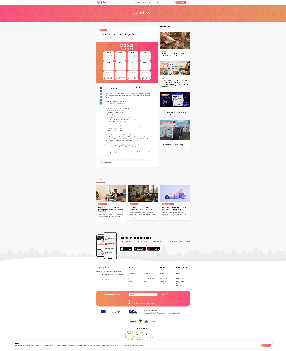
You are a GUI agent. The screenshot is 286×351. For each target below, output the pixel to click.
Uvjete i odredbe (140, 303)
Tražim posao (133, 299)
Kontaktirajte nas (164, 276)
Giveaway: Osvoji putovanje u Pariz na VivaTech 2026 (174, 113)
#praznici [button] (103, 160)
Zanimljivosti (150, 16)
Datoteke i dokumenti (149, 278)
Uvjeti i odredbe (180, 278)
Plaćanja (146, 276)
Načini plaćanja (180, 281)
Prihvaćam (266, 345)
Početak (146, 271)
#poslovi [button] (142, 160)
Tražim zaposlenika (135, 301)
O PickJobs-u (163, 271)
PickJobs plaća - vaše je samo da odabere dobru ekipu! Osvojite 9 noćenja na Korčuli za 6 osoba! (175, 83)
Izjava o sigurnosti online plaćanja (182, 284)
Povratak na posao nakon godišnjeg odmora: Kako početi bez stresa (110, 210)
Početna (129, 2)
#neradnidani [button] (111, 160)
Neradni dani (103, 29)
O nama (151, 2)
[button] (188, 2)
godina (110, 93)
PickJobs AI (137, 2)
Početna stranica (137, 16)
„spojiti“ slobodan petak (114, 153)
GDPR (177, 276)
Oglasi (145, 281)
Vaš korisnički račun (149, 273)
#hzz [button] (148, 160)
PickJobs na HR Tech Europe (173, 145)
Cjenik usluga (163, 278)
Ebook (129, 286)
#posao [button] (135, 160)
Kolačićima (140, 345)
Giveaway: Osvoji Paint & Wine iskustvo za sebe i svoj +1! (174, 54)
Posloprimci (131, 281)
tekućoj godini (143, 147)
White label (163, 283)
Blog (144, 2)
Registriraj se (181, 2)
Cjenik (157, 2)
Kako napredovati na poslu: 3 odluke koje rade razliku (174, 209)
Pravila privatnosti (180, 271)
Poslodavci (130, 283)
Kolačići (178, 273)
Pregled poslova (132, 271)
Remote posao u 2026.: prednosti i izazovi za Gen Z (141, 209)
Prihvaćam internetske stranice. (142, 303)
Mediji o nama (163, 281)
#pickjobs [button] (119, 160)
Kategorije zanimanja (133, 273)
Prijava (163, 294)
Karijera (162, 273)
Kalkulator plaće (132, 276)
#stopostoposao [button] (127, 160)
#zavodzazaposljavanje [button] (106, 162)
